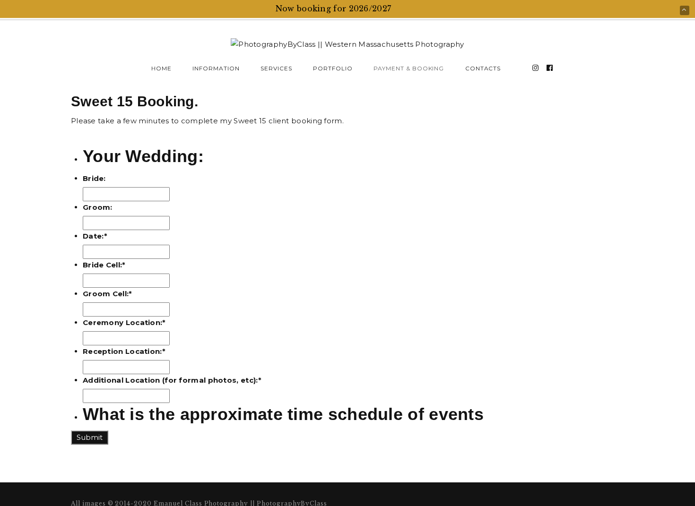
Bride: (94, 178)
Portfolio (333, 68)
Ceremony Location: (124, 322)
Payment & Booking (409, 68)
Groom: (98, 207)
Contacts (483, 68)
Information (216, 68)
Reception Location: (124, 351)
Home (161, 68)
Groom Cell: (107, 293)
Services (276, 68)
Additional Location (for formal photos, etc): (172, 380)
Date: (95, 236)
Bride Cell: (104, 264)
